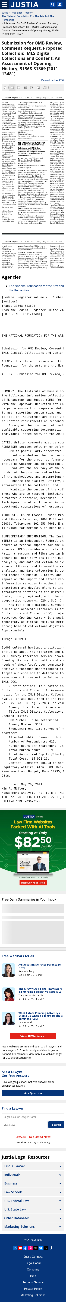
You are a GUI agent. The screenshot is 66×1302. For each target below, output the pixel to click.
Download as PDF (52, 80)
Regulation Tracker (21, 12)
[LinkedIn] (15, 1248)
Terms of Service (33, 1282)
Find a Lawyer (12, 1108)
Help (33, 1275)
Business (10, 1183)
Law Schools (13, 1192)
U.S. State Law (15, 1209)
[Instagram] (30, 1248)
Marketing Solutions (19, 1226)
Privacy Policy (33, 1288)
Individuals (12, 1175)
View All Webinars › (33, 1036)
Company (33, 1269)
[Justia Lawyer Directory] (51, 1248)
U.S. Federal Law (16, 1201)
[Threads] (35, 1248)
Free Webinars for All (18, 956)
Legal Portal (33, 1263)
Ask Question (33, 1093)
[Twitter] (46, 1248)
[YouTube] (20, 1248)
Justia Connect (33, 1256)
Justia (5, 12)
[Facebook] (25, 1248)
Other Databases (17, 1218)
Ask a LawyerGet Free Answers (15, 1074)
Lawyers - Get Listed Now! (33, 1137)
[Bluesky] (41, 1248)
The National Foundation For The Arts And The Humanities (28, 18)
